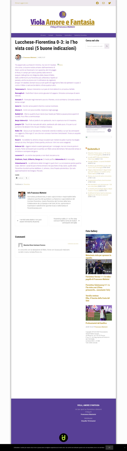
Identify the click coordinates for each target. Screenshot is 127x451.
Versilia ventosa (92, 296)
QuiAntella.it (93, 149)
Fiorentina (27, 184)
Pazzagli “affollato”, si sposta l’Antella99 (99, 161)
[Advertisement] (99, 81)
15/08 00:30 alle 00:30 (73, 243)
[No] (125, 447)
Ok (109, 447)
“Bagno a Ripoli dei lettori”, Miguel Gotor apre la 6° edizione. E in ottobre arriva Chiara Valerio (99, 171)
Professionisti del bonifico (96, 323)
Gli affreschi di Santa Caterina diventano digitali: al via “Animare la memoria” (99, 194)
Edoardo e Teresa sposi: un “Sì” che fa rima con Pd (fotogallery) (99, 154)
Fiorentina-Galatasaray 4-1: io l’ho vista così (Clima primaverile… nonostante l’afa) (98, 287)
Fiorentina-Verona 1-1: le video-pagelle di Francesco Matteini (98, 278)
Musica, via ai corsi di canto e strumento (99, 176)
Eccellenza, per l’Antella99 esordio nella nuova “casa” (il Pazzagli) (99, 166)
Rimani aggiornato (21, 3)
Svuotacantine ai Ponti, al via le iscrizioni (99, 180)
